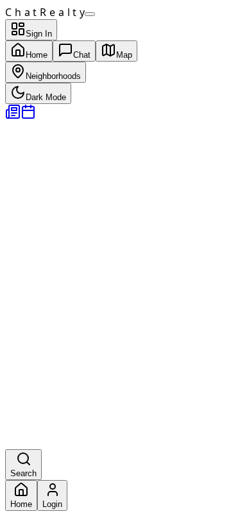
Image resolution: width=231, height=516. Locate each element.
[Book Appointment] (28, 115)
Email (34, 456)
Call (13, 456)
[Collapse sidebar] (90, 14)
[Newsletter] (13, 115)
